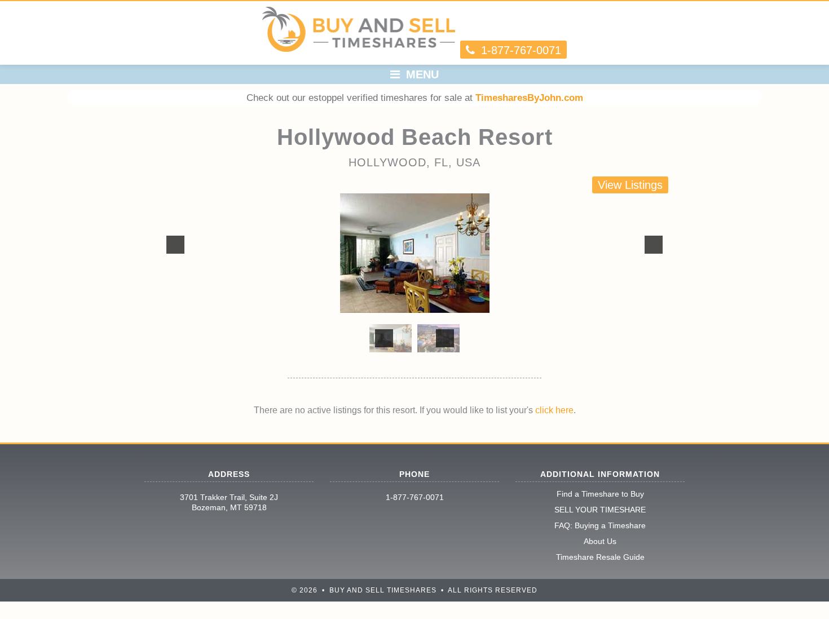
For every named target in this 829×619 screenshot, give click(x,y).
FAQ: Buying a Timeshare (600, 525)
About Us (600, 541)
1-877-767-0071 (415, 497)
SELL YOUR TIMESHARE (600, 509)
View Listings (630, 185)
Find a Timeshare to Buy (600, 493)
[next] (654, 245)
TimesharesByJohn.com (529, 97)
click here (554, 410)
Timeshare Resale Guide (600, 556)
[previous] (175, 245)
